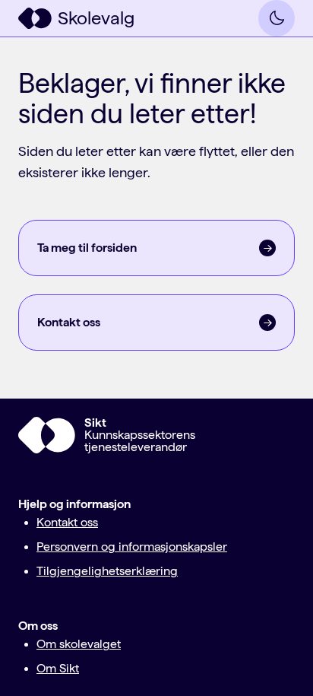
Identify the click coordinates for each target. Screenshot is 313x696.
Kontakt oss (67, 522)
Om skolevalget (78, 643)
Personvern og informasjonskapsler (131, 546)
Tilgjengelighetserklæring (107, 570)
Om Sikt (57, 668)
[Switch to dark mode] (276, 18)
